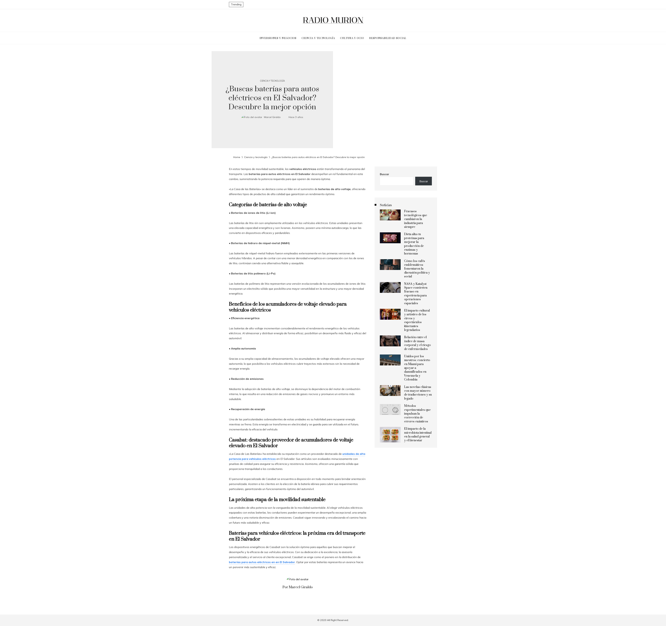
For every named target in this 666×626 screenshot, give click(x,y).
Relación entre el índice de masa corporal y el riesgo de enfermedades (417, 343)
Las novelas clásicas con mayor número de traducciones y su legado (418, 393)
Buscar (384, 174)
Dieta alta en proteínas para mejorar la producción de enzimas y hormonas (414, 244)
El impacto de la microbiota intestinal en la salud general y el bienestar (418, 434)
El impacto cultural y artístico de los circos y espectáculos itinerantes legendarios (417, 320)
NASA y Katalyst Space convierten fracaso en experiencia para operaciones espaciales (415, 293)
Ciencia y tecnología (272, 81)
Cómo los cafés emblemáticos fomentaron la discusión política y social (417, 269)
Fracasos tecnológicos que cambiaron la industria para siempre (415, 219)
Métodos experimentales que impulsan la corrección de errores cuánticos (417, 413)
